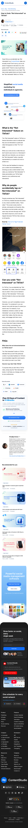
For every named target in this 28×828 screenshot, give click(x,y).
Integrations (17, 744)
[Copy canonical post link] (5, 35)
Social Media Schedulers (9, 700)
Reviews (16, 760)
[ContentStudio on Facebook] (6, 793)
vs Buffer (3, 739)
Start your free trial (14, 584)
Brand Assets (17, 768)
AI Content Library (18, 726)
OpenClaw (16, 742)
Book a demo (14, 588)
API (15, 735)
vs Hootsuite (4, 735)
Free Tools (4, 762)
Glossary (3, 760)
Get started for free (14, 417)
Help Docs (3, 757)
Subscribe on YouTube (10, 673)
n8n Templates (18, 746)
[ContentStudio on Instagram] (12, 793)
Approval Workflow (19, 723)
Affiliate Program (18, 766)
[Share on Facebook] (9, 32)
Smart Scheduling (18, 717)
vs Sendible (4, 746)
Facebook (8, 703)
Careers (16, 762)
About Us (16, 755)
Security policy (11, 819)
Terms (10, 817)
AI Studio (3, 717)
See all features (17, 728)
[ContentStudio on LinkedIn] (15, 793)
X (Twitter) (18, 703)
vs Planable (4, 744)
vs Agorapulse (4, 742)
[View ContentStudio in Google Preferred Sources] (23, 33)
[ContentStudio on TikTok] (22, 793)
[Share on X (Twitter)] (2, 32)
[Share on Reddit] (15, 32)
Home (2, 8)
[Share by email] (2, 35)
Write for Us (17, 764)
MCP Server (17, 737)
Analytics (3, 719)
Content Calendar (18, 715)
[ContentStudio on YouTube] (19, 793)
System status (20, 817)
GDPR (14, 817)
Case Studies (4, 764)
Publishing (3, 715)
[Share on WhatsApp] (12, 32)
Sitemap (18, 819)
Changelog (17, 748)
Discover (3, 726)
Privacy (5, 817)
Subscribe (14, 648)
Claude (16, 739)
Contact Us (17, 770)
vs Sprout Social (5, 737)
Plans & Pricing (18, 757)
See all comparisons (5, 748)
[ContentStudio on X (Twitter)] (9, 793)
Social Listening (5, 723)
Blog (6, 8)
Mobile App (4, 766)
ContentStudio (15, 61)
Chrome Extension (5, 768)
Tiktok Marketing (12, 8)
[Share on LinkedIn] (5, 32)
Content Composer (19, 721)
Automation (17, 719)
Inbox (2, 721)
